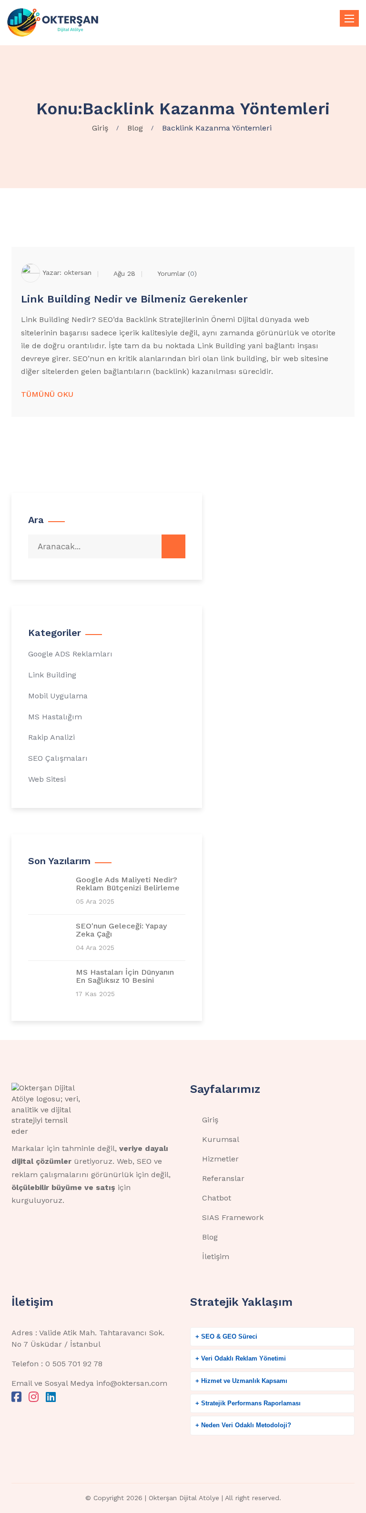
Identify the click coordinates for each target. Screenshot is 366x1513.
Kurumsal (220, 1139)
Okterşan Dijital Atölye (184, 1498)
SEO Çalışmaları (58, 758)
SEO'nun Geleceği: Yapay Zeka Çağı (121, 930)
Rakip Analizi (51, 737)
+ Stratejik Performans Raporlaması (248, 1403)
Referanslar (223, 1178)
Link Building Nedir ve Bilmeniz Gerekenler (134, 299)
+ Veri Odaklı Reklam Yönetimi (240, 1358)
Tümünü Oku (47, 394)
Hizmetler (220, 1158)
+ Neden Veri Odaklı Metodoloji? (243, 1425)
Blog (210, 1236)
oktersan (78, 272)
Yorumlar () (177, 273)
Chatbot (216, 1197)
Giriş (210, 1119)
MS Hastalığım (55, 716)
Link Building (52, 674)
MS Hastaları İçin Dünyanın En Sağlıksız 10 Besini (125, 976)
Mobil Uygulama (58, 695)
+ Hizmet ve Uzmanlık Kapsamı (241, 1380)
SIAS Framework (233, 1217)
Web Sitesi (47, 779)
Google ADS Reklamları (70, 653)
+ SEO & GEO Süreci (226, 1336)
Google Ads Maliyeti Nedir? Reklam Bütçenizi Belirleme (128, 884)
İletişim (215, 1256)
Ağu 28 (124, 273)
